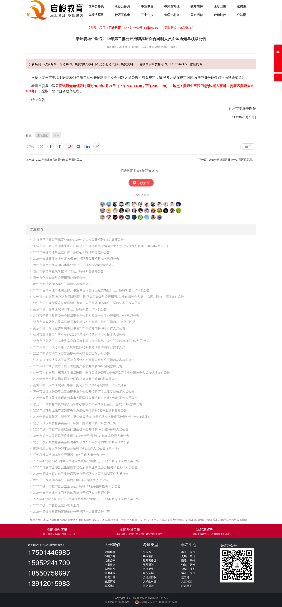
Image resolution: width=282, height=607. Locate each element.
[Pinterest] (69, 146)
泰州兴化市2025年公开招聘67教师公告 (59, 277)
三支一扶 (147, 14)
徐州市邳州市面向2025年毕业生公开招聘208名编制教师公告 (74, 265)
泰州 (56, 135)
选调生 (241, 6)
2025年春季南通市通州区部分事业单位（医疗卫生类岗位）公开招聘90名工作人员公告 (91, 290)
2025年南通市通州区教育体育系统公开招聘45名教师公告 (71, 252)
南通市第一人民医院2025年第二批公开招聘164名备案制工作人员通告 (80, 385)
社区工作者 (122, 14)
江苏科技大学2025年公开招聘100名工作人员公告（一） (70, 454)
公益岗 (241, 14)
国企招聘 (196, 14)
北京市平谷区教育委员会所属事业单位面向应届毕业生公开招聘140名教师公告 (86, 315)
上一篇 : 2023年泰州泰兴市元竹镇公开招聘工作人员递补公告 (62, 159)
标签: (29, 135)
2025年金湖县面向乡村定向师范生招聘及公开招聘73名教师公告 (76, 258)
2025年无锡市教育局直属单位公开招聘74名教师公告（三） (73, 511)
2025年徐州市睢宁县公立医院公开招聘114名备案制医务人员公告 (77, 486)
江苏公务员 (122, 6)
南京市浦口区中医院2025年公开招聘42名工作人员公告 (70, 309)
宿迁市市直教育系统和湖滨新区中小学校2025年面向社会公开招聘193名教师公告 (87, 404)
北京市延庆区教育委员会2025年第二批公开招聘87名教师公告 (74, 423)
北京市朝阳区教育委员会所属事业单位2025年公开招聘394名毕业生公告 (81, 442)
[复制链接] (96, 146)
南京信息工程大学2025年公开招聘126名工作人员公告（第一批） (77, 448)
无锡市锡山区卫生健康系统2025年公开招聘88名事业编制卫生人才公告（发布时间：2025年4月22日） (101, 246)
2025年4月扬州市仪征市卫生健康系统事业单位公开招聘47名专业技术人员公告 (86, 499)
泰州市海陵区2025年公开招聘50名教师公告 (62, 284)
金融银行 (220, 14)
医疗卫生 (220, 6)
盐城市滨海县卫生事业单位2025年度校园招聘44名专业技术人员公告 (79, 334)
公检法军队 (96, 14)
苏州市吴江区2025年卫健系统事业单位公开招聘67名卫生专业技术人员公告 (83, 391)
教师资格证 (172, 6)
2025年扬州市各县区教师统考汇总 (56, 505)
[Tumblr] (60, 146)
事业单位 (147, 6)
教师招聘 (196, 6)
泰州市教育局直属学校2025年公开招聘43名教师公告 (68, 271)
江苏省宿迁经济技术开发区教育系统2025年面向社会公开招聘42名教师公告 (83, 359)
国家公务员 (96, 6)
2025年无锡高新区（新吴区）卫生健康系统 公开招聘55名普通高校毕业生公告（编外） (92, 416)
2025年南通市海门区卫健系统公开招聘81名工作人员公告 (71, 353)
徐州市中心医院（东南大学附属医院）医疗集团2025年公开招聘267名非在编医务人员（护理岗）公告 (101, 372)
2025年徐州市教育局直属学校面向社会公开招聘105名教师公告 (75, 378)
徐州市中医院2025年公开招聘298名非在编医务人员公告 (70, 480)
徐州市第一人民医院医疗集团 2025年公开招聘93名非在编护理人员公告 (81, 435)
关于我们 (112, 545)
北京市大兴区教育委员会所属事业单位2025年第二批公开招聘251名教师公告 (84, 322)
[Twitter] (41, 146)
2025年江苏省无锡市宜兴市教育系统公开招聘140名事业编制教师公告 (80, 410)
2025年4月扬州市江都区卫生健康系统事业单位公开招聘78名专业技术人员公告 (86, 461)
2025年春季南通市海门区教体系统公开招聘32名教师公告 (71, 492)
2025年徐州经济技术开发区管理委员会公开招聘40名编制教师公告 (77, 366)
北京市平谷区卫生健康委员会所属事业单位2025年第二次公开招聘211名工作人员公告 (90, 341)
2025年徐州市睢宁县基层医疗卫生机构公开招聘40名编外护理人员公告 (80, 429)
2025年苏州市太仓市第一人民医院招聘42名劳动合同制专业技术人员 (79, 347)
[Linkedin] (87, 146)
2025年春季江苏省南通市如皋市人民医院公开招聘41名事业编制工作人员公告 (85, 397)
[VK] (78, 146)
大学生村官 (172, 14)
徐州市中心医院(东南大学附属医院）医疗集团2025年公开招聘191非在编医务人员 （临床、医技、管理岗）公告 (108, 296)
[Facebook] (50, 146)
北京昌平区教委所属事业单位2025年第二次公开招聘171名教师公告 (78, 239)
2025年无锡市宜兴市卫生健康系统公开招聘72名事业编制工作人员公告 (80, 473)
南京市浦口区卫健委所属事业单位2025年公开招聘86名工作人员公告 (79, 328)
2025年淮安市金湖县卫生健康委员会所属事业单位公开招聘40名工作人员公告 (85, 467)
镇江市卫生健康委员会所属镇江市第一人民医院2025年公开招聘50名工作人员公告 (88, 303)
